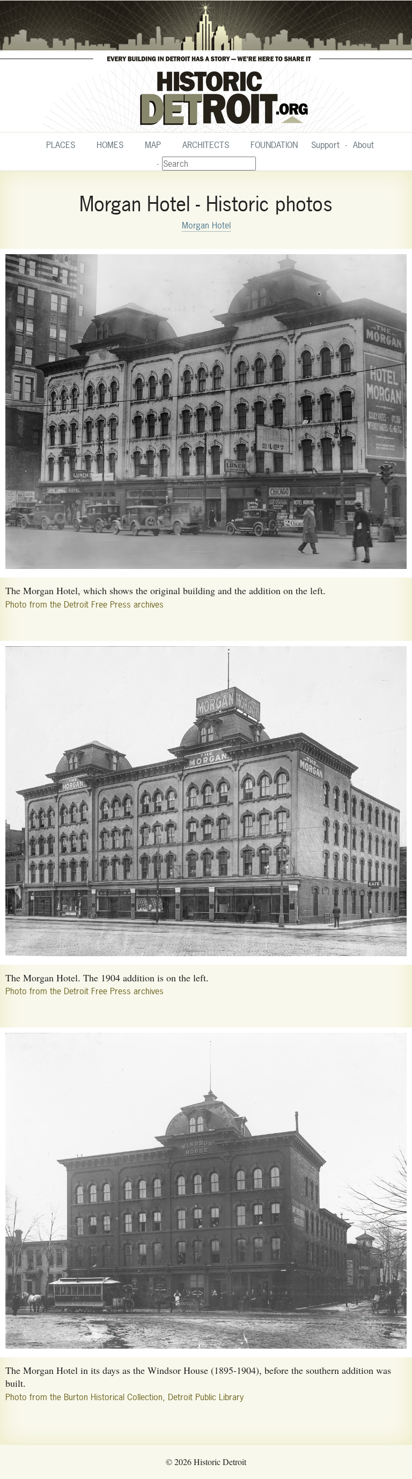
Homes (110, 145)
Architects (205, 145)
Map (153, 145)
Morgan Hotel (206, 225)
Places (60, 145)
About (363, 145)
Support (325, 145)
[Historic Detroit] (206, 66)
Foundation (274, 145)
